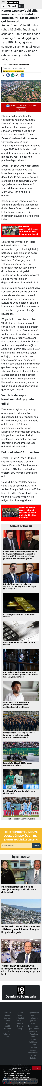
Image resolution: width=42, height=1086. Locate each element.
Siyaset (7, 1015)
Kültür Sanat (20, 1014)
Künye (33, 1055)
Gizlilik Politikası (33, 1041)
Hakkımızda (33, 1053)
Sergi (20, 1029)
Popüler (7, 1029)
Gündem (6, 68)
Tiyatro (20, 1026)
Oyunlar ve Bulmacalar (21, 996)
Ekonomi (7, 1018)
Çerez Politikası (9, 1082)
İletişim (33, 1058)
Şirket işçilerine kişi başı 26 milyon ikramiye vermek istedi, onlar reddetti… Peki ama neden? (19, 735)
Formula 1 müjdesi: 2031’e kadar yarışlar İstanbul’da (17, 764)
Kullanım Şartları (34, 1019)
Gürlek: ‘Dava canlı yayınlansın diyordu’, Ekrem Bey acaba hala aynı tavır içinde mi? (19, 586)
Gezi (7, 1037)
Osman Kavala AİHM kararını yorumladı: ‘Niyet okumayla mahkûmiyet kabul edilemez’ (16, 705)
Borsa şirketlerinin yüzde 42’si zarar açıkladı (19, 644)
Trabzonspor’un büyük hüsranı (21, 819)
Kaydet (37, 845)
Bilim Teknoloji (7, 1033)
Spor (7, 1023)
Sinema (20, 1023)
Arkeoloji (20, 1018)
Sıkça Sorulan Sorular (33, 1047)
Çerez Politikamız (33, 1025)
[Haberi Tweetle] (3, 75)
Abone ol (12, 6)
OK (37, 1068)
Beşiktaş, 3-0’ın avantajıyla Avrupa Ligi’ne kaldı (19, 792)
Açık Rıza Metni (34, 1035)
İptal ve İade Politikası (34, 1030)
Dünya (7, 1021)
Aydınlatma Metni (34, 1014)
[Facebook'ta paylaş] (8, 75)
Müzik (20, 1021)
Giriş (21, 6)
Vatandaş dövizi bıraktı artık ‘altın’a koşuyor (19, 616)
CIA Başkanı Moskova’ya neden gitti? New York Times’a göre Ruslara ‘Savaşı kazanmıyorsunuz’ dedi (20, 675)
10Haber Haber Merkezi (18, 65)
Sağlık (7, 1026)
